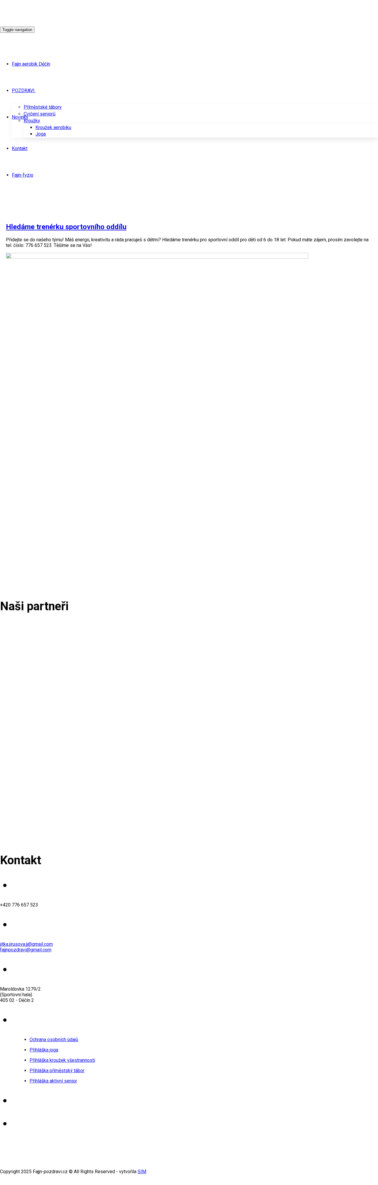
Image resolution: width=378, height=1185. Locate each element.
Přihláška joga (44, 1050)
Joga (40, 134)
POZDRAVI (23, 90)
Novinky (20, 117)
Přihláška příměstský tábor (57, 1070)
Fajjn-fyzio (22, 175)
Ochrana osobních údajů (54, 1039)
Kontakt (19, 148)
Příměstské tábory (43, 107)
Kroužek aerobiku (53, 127)
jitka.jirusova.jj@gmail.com (26, 944)
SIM (142, 1171)
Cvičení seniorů (40, 114)
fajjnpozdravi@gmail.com (25, 950)
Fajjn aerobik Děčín (31, 64)
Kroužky (32, 120)
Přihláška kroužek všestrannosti (62, 1060)
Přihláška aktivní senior (53, 1081)
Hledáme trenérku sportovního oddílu (66, 227)
